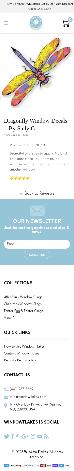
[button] (6, 23)
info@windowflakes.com (28, 397)
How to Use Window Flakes (24, 346)
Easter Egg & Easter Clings (23, 311)
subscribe (37, 254)
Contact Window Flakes (21, 353)
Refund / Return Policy (20, 360)
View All (10, 318)
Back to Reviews (39, 194)
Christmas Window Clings (23, 304)
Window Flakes (36, 452)
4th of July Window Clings (23, 297)
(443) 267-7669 (21, 389)
